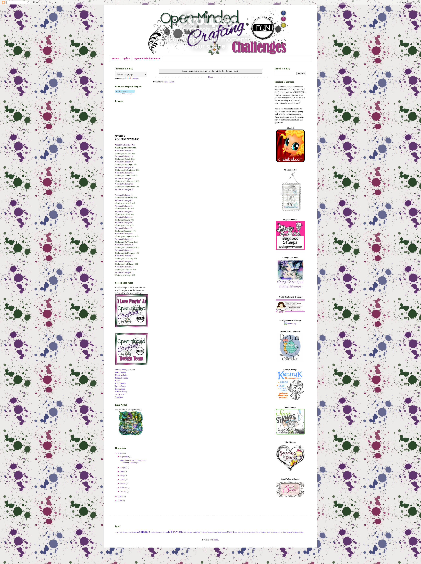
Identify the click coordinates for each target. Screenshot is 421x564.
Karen (117, 380)
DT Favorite (175, 531)
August (123, 467)
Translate (135, 78)
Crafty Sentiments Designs (159, 532)
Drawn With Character (220, 532)
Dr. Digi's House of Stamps (203, 532)
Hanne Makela (120, 375)
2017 (120, 453)
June (122, 471)
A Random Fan (131, 532)
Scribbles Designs (254, 532)
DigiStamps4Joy (189, 532)
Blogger (215, 539)
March (123, 483)
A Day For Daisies (121, 532)
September (124, 456)
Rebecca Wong (121, 391)
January (123, 491)
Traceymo (119, 397)
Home (115, 58)
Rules (126, 58)
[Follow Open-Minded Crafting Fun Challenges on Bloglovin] (125, 93)
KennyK (230, 532)
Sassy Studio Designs (241, 532)
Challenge (143, 531)
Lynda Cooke (120, 386)
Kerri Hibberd (120, 383)
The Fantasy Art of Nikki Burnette (281, 532)
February (124, 487)
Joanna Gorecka (121, 377)
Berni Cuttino (120, 372)
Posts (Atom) (169, 81)
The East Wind (265, 532)
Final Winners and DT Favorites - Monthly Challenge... (133, 461)
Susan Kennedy (121, 369)
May (122, 475)
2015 (120, 500)
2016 (120, 496)
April (122, 479)
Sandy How (119, 394)
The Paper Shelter (297, 532)
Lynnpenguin (120, 388)
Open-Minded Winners (147, 58)
